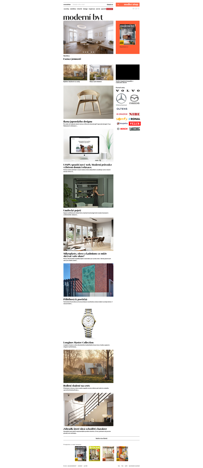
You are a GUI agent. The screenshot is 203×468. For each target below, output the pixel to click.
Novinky (66, 9)
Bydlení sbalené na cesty (71, 81)
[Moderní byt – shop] (128, 9)
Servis (98, 9)
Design (85, 9)
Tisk (122, 466)
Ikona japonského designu (77, 122)
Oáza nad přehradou (74, 59)
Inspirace (92, 9)
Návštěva (73, 9)
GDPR (126, 466)
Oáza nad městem (96, 81)
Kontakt (80, 466)
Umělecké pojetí (72, 210)
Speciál (103, 9)
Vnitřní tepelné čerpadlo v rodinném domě (124, 81)
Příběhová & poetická (75, 299)
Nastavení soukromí (134, 466)
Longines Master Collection (78, 342)
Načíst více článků (101, 438)
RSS (119, 466)
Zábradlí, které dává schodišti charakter (85, 429)
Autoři (85, 466)
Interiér (79, 9)
